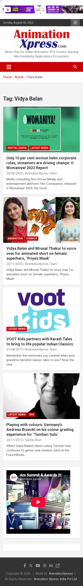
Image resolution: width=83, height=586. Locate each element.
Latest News (39, 147)
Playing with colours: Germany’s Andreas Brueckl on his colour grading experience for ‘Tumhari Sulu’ (40, 429)
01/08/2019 (14, 349)
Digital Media (17, 147)
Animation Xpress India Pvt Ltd (55, 579)
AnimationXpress (61, 573)
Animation (15, 238)
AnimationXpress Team (41, 173)
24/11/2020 (14, 264)
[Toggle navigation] (8, 67)
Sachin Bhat (33, 440)
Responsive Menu (75, 22)
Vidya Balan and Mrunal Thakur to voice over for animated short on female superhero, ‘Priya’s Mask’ (41, 253)
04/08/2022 (14, 173)
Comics (31, 238)
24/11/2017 (14, 440)
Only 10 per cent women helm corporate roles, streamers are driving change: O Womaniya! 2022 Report (41, 163)
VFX (31, 414)
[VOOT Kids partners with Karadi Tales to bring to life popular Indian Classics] (41, 311)
